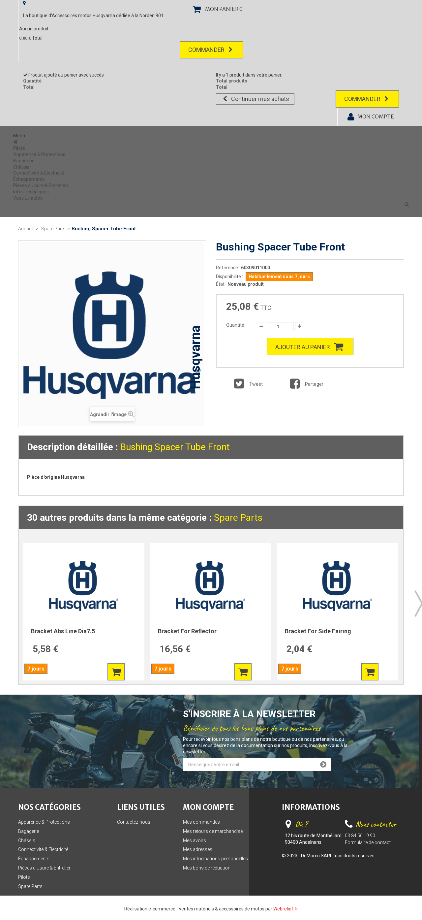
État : (221, 284)
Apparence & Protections (39, 154)
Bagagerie (24, 160)
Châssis (21, 167)
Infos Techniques (31, 191)
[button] (407, 204)
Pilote (19, 148)
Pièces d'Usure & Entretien (40, 185)
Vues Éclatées (28, 198)
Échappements (29, 179)
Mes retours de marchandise (213, 831)
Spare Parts (238, 517)
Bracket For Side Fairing (318, 631)
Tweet (255, 384)
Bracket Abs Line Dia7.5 (63, 631)
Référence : (228, 267)
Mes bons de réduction (206, 868)
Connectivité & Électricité (39, 173)
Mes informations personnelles (215, 858)
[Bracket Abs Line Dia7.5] (83, 586)
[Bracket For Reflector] (210, 586)
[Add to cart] (116, 671)
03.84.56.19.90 (360, 835)
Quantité (235, 325)
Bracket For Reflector (187, 631)
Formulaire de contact (368, 842)
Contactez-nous (133, 822)
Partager (313, 384)
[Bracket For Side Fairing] (337, 586)
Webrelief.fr (285, 908)
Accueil (25, 228)
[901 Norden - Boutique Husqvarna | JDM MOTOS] (16, 142)
